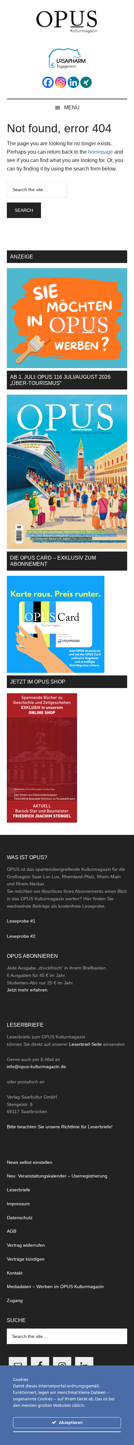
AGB (11, 1231)
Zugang (15, 1300)
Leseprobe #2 (21, 936)
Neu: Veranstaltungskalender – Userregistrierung (57, 1175)
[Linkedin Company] (73, 82)
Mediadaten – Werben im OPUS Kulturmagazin (55, 1286)
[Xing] (86, 82)
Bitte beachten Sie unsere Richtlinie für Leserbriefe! (60, 1126)
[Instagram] (60, 82)
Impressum (18, 1203)
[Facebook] (48, 82)
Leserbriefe (18, 1189)
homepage (100, 152)
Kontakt (14, 1272)
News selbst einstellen (29, 1162)
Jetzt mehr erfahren (27, 989)
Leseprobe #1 (21, 921)
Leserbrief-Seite (85, 1044)
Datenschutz (20, 1217)
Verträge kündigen (26, 1259)
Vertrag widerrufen (26, 1245)
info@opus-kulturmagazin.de (36, 1066)
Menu (72, 107)
